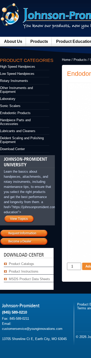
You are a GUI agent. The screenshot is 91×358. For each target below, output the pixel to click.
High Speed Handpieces (17, 66)
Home (66, 60)
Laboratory (7, 99)
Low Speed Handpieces (17, 74)
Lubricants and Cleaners (17, 131)
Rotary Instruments (14, 81)
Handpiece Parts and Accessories (15, 122)
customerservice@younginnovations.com (32, 329)
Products (39, 41)
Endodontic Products (15, 113)
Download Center (12, 149)
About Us (13, 41)
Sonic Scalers (10, 106)
